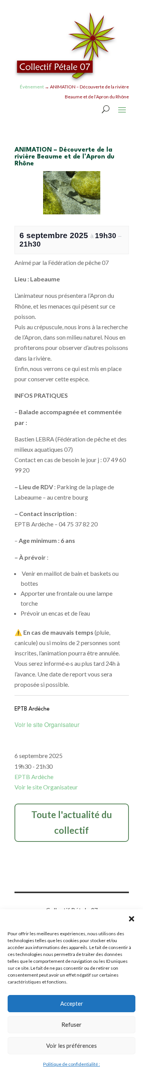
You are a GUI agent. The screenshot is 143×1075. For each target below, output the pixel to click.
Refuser (71, 1024)
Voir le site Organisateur (46, 724)
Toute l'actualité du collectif (71, 822)
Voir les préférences (71, 1045)
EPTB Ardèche (33, 776)
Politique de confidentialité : (71, 1064)
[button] (131, 919)
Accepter (71, 1003)
